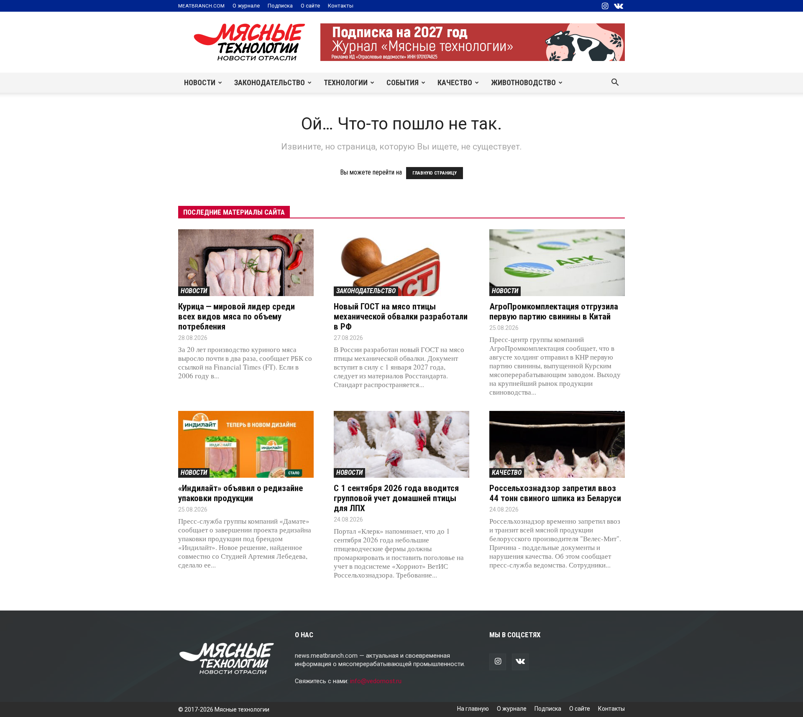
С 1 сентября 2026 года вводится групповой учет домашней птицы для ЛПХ (396, 498)
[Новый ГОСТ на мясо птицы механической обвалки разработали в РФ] (401, 262)
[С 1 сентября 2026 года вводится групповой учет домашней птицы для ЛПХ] (401, 444)
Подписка (280, 6)
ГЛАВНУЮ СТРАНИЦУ (434, 173)
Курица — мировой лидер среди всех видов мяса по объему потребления (236, 316)
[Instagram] (604, 6)
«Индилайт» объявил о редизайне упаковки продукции (240, 493)
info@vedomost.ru (376, 681)
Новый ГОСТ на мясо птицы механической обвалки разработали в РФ (401, 316)
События (402, 82)
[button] (615, 83)
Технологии (346, 82)
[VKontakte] (618, 6)
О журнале (246, 6)
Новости (199, 82)
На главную (473, 708)
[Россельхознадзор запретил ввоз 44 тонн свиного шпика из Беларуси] (557, 444)
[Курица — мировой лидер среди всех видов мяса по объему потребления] (246, 262)
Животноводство (523, 82)
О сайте (310, 6)
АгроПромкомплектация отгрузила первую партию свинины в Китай (553, 311)
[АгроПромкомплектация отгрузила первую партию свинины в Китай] (557, 262)
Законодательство (269, 82)
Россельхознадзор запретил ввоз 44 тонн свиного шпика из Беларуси (555, 493)
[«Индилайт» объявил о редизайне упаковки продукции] (246, 444)
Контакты (340, 6)
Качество (454, 82)
